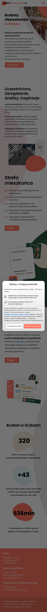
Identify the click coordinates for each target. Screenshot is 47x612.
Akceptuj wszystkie (32, 326)
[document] (23, 306)
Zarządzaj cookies (14, 326)
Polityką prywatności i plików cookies (16, 314)
